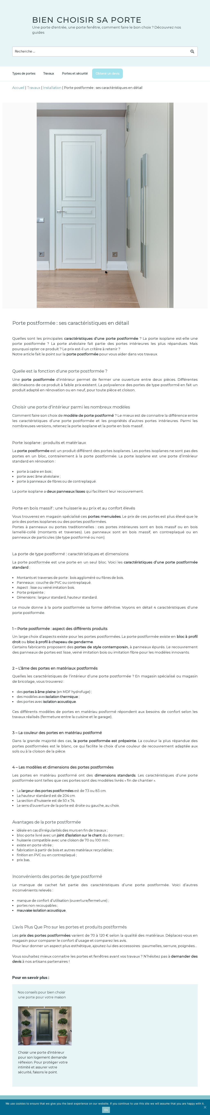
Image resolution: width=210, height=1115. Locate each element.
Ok (106, 1110)
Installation (52, 88)
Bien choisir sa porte (87, 20)
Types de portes (23, 73)
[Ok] (205, 1107)
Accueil (18, 88)
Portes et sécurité (75, 73)
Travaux (48, 73)
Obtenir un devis (107, 73)
